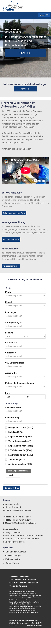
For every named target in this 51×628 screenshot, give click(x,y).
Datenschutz (33, 583)
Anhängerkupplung (20, 464)
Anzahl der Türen (13, 407)
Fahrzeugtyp (11, 312)
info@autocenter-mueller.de (23, 523)
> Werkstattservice (11, 559)
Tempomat (16, 459)
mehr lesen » (26, 89)
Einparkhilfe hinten (20, 446)
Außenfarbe (11, 373)
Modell (8, 302)
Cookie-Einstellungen (18, 586)
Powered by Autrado (34, 625)
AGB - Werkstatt (29, 580)
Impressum (24, 576)
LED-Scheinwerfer (20, 450)
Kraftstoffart (11, 342)
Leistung (9, 333)
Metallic (15, 432)
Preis (7, 393)
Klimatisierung (12, 417)
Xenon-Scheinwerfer (19, 441)
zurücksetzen (13, 475)
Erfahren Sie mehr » (11, 239)
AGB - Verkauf (15, 580)
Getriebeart (10, 353)
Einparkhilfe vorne (20, 436)
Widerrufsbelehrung (17, 583)
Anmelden (13, 576)
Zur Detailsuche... (12, 488)
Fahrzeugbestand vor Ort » (14, 213)
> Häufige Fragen (11, 563)
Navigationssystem (20, 427)
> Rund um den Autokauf (14, 552)
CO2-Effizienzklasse (14, 363)
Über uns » (25, 52)
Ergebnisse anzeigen (19, 471)
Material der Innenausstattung (19, 383)
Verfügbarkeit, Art (13, 322)
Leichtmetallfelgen (20, 455)
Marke (8, 292)
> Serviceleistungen (12, 555)
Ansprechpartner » (10, 266)
